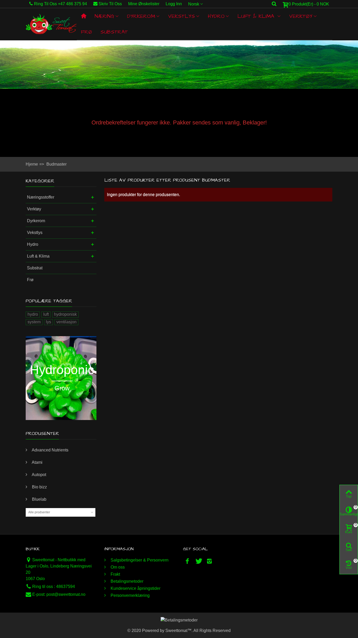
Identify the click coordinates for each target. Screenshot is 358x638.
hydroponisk (65, 314)
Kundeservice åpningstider (135, 588)
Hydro (216, 16)
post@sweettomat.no (65, 594)
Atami (36, 462)
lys (48, 322)
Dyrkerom (141, 16)
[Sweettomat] (51, 24)
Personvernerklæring (130, 595)
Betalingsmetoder (126, 581)
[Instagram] (209, 561)
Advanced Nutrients (49, 450)
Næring (104, 16)
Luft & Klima (256, 16)
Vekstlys (181, 16)
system (34, 322)
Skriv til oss (110, 4)
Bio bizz (39, 487)
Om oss (117, 567)
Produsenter (42, 433)
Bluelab (38, 499)
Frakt (115, 574)
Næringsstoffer (40, 197)
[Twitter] (198, 561)
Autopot (38, 474)
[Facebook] (187, 561)
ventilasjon (66, 322)
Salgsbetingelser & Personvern (139, 560)
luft (46, 314)
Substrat (114, 32)
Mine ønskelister (143, 4)
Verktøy (300, 16)
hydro (33, 314)
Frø (86, 32)
